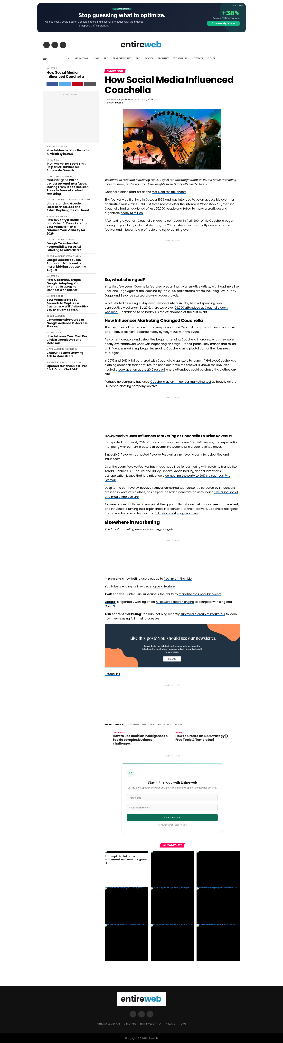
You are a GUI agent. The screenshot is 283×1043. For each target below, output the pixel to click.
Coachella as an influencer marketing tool (180, 382)
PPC (106, 58)
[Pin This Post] (77, 84)
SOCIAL (149, 58)
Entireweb (116, 102)
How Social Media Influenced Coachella (65, 74)
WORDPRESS (180, 58)
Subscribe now (172, 817)
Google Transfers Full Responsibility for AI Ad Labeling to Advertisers (64, 247)
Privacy (170, 1023)
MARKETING (81, 58)
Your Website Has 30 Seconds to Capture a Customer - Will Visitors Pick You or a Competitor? (67, 305)
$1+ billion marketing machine (176, 513)
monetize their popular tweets (200, 594)
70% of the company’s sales (159, 442)
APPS (51, 349)
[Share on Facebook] (52, 84)
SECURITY (163, 58)
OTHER (211, 58)
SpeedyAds (130, 1023)
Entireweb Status (151, 1023)
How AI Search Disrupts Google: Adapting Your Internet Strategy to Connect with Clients (64, 285)
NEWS (96, 58)
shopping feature (162, 586)
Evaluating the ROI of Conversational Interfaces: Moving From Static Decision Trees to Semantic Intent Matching (67, 186)
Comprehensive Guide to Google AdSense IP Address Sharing (67, 323)
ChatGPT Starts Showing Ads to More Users (65, 354)
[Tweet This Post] (65, 84)
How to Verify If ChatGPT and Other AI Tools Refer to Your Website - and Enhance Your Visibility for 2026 (66, 226)
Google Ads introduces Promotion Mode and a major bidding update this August (66, 265)
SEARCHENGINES (122, 58)
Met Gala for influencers (169, 192)
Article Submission (108, 1023)
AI (69, 58)
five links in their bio (178, 579)
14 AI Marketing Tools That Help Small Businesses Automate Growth (66, 167)
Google (110, 602)
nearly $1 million (132, 213)
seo (170, 725)
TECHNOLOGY (53, 176)
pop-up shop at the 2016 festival (141, 370)
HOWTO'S (51, 146)
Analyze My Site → (223, 23)
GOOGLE (50, 199)
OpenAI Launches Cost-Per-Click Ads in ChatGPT (68, 367)
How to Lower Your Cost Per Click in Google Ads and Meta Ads (67, 340)
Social (179, 725)
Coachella (133, 725)
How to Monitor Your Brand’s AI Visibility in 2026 (68, 152)
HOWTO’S (197, 58)
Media (161, 725)
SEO (138, 58)
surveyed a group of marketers (202, 614)
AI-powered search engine (175, 602)
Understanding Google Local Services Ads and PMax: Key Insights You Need (68, 207)
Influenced (148, 725)
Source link (112, 674)
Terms (182, 1023)
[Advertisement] (71, 118)
